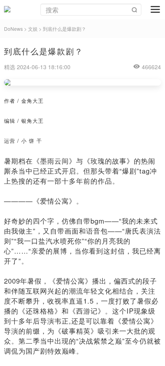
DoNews (13, 28)
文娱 (33, 28)
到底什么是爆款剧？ (64, 28)
